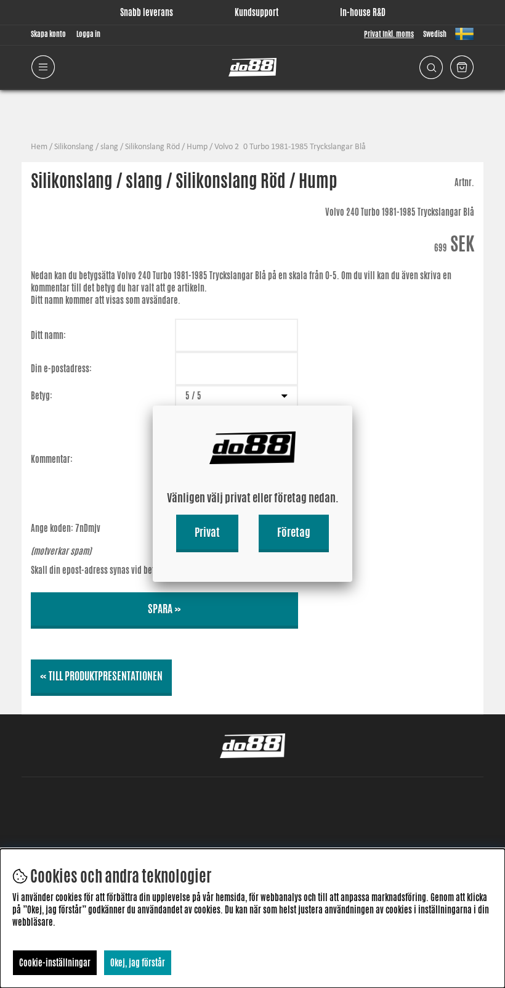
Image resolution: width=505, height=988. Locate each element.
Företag (293, 532)
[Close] (352, 405)
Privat (207, 532)
